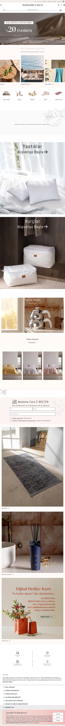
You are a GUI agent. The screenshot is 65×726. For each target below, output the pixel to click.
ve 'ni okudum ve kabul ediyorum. (31, 421)
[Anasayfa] (32, 5)
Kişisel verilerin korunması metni (27, 421)
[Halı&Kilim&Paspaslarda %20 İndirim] (32, 29)
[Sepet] (64, 5)
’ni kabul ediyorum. (22, 418)
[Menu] (1, 5)
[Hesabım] (58, 5)
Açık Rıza (14, 421)
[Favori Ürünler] (61, 5)
